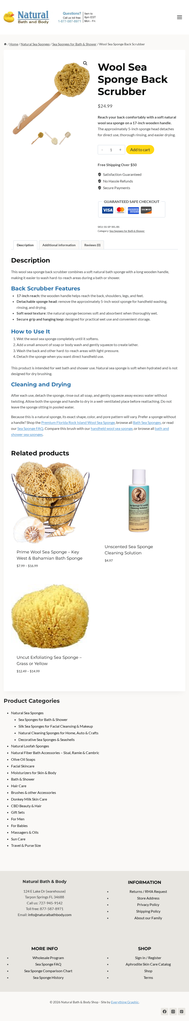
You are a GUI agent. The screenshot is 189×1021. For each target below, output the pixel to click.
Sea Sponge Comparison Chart (48, 971)
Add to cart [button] (116, 574)
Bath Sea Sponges (147, 422)
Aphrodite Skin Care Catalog (148, 964)
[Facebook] (164, 1011)
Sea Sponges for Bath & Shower (127, 230)
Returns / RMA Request (148, 891)
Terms (148, 977)
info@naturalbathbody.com (49, 914)
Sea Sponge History (48, 977)
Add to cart (140, 149)
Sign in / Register (148, 957)
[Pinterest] (181, 1011)
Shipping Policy (148, 911)
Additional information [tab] (59, 245)
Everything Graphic (125, 1002)
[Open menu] (182, 17)
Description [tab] (25, 245)
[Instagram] (173, 1011)
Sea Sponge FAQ (30, 428)
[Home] (5, 44)
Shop (148, 971)
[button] (85, 63)
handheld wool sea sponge (112, 428)
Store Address (148, 898)
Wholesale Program (48, 957)
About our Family (148, 918)
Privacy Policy (148, 904)
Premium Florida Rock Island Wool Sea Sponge (78, 422)
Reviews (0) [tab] (92, 245)
